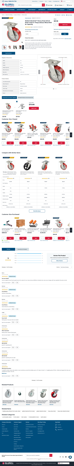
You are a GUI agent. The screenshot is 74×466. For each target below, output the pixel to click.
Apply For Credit (17, 435)
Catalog (50, 1)
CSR (2, 433)
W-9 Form (15, 441)
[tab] (8, 53)
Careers (3, 426)
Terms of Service (49, 458)
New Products (40, 429)
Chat (46, 1)
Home (3, 14)
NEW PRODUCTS (41, 9)
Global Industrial (28, 18)
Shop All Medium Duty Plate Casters (31, 29)
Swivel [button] (27, 34)
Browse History (34, 1)
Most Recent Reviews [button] (65, 267)
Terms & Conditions (35, 464)
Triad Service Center (29, 433)
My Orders (15, 429)
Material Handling (9, 14)
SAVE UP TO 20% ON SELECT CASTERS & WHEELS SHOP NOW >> (37, 12)
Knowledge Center (56, 1)
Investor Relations (5, 431)
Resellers (27, 429)
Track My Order (16, 431)
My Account (16, 426)
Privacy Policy (43, 458)
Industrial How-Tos (41, 433)
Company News (4, 429)
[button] (66, 1)
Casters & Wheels (17, 14)
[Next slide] (70, 72)
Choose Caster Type (7, 128)
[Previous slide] (39, 72)
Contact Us (41, 1)
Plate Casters (24, 14)
